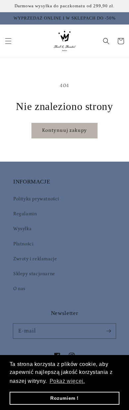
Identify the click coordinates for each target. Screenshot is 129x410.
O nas (19, 288)
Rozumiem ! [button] (64, 398)
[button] (8, 41)
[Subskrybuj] (108, 331)
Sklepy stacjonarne (34, 274)
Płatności (23, 244)
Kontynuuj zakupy (64, 130)
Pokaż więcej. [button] (67, 381)
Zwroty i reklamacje (35, 259)
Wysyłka (22, 228)
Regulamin (25, 214)
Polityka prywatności (36, 199)
